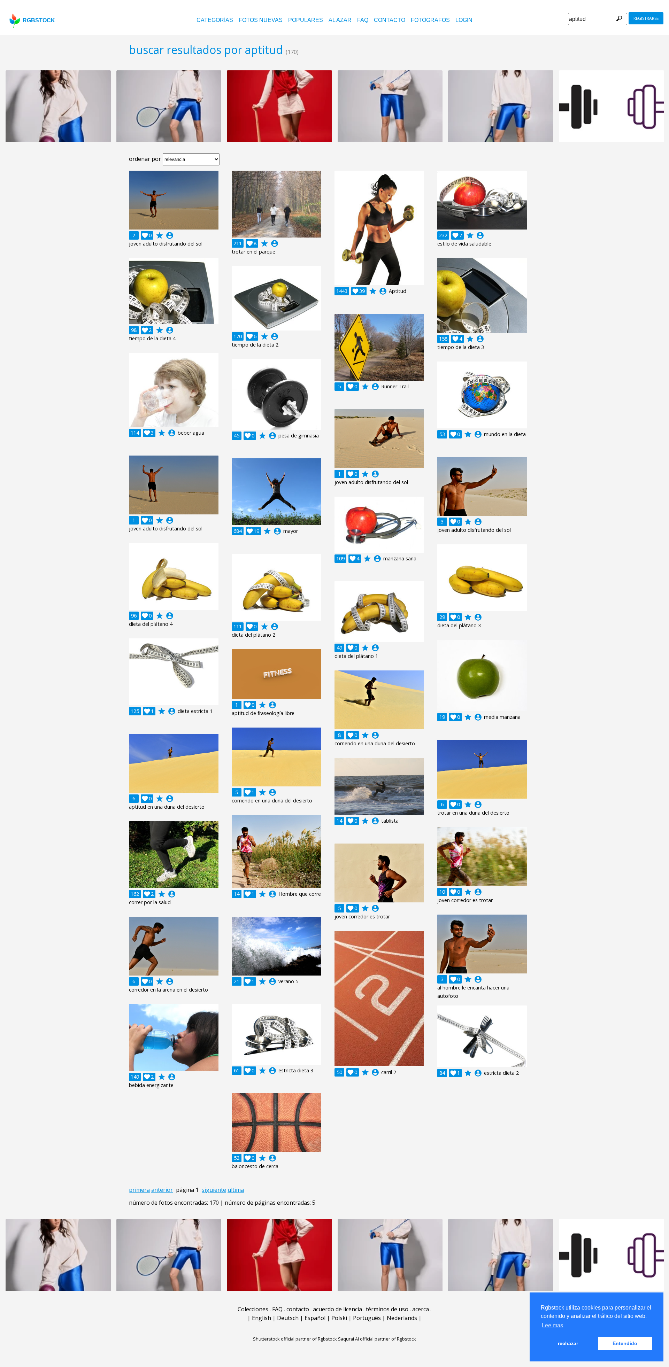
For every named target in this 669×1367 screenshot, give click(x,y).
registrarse (646, 18)
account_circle (170, 235)
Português (367, 1318)
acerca (420, 1309)
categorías (215, 20)
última (236, 1190)
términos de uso (387, 1309)
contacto (389, 20)
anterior (162, 1190)
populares (305, 20)
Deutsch (288, 1318)
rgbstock (39, 20)
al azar (340, 20)
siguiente (214, 1190)
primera (139, 1190)
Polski (339, 1318)
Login (463, 20)
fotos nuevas (261, 20)
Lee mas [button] (552, 1325)
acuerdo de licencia (337, 1309)
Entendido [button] (625, 1343)
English (261, 1318)
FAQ (362, 20)
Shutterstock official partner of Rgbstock (295, 1339)
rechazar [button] (568, 1343)
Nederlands (402, 1318)
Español (315, 1318)
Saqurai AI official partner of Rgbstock (377, 1339)
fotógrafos (430, 20)
